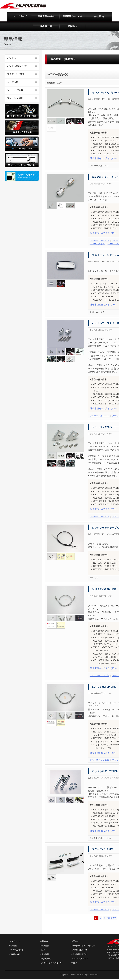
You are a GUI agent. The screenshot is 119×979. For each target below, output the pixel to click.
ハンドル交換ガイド (79, 959)
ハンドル (11, 58)
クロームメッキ (97, 243)
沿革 (43, 950)
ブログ (74, 963)
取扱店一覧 (46, 959)
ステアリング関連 (15, 74)
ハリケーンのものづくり (51, 963)
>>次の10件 (110, 918)
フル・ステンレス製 (99, 675)
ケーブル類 (12, 82)
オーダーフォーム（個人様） (84, 946)
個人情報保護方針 (79, 954)
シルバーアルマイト (99, 240)
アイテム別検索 (16, 950)
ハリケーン (76, 974)
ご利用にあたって (79, 950)
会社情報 (45, 946)
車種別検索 (15, 954)
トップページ (14, 941)
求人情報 (45, 954)
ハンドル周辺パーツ (17, 66)
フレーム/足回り (15, 98)
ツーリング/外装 (15, 90)
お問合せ (75, 941)
